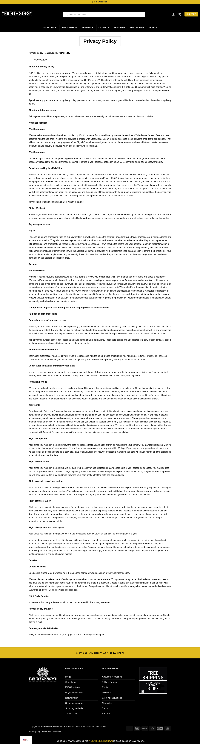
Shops (105, 708)
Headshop (87, 27)
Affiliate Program (110, 682)
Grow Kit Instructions (112, 698)
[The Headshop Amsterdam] (17, 13)
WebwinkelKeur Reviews (100, 741)
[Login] (173, 14)
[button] (179, 14)
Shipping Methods (74, 708)
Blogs (153, 27)
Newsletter (107, 703)
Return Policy (71, 698)
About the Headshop (112, 677)
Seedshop (119, 27)
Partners (106, 713)
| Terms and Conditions (50, 732)
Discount (106, 692)
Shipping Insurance (74, 703)
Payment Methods (74, 692)
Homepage (40, 59)
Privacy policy (34, 732)
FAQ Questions (72, 687)
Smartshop (49, 27)
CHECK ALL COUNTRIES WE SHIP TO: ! (100, 653)
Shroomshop (69, 27)
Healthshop (137, 27)
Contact (106, 687)
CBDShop (104, 27)
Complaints (70, 682)
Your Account (71, 713)
